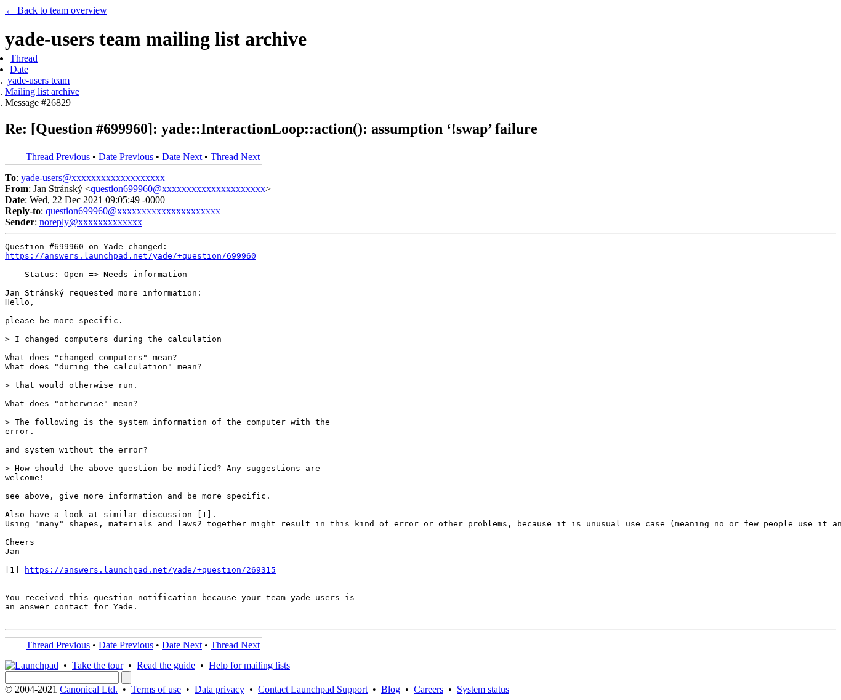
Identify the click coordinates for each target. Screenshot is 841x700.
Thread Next (235, 156)
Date (19, 69)
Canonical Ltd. (89, 689)
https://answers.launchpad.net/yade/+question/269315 (150, 569)
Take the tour (97, 665)
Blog (390, 689)
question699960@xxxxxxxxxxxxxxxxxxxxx (178, 188)
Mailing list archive (42, 91)
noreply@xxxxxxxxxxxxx (90, 222)
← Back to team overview (56, 10)
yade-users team (38, 80)
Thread (24, 58)
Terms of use (156, 689)
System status (483, 689)
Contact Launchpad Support (313, 689)
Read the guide (166, 665)
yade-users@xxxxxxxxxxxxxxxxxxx (93, 177)
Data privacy (219, 689)
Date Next (182, 156)
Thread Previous (58, 156)
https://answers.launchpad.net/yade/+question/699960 (130, 255)
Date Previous (126, 156)
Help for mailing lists (249, 665)
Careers (428, 689)
